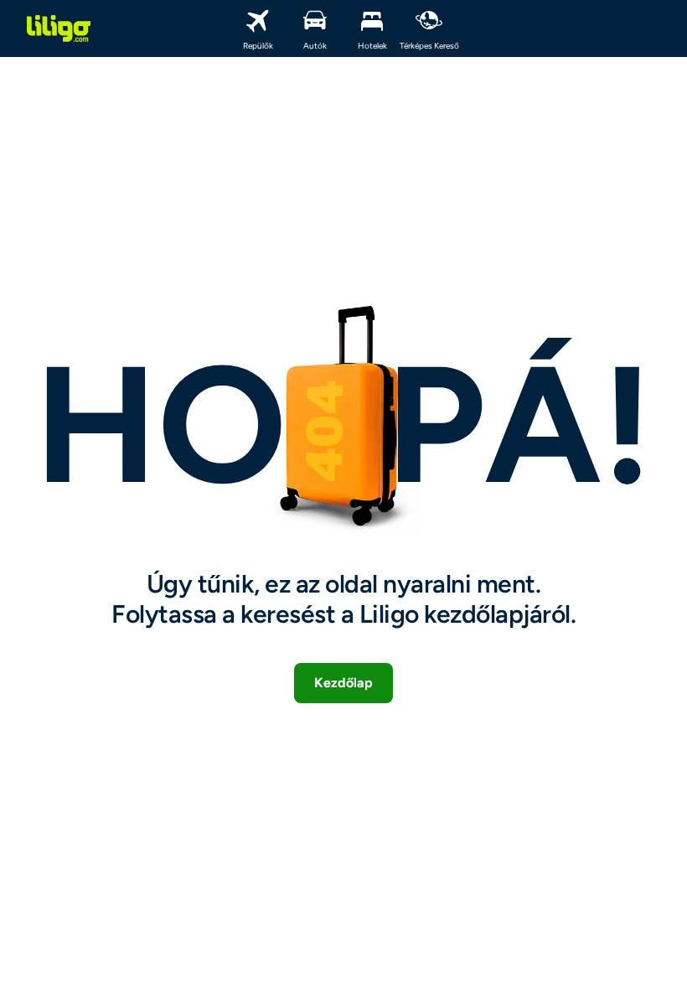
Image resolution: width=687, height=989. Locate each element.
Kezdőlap (343, 683)
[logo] (58, 28)
